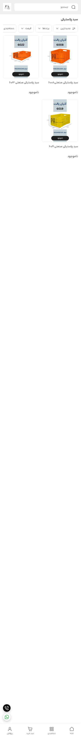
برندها (46, 28)
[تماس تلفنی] (7, 708)
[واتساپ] (7, 717)
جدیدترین (65, 28)
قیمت (28, 28)
